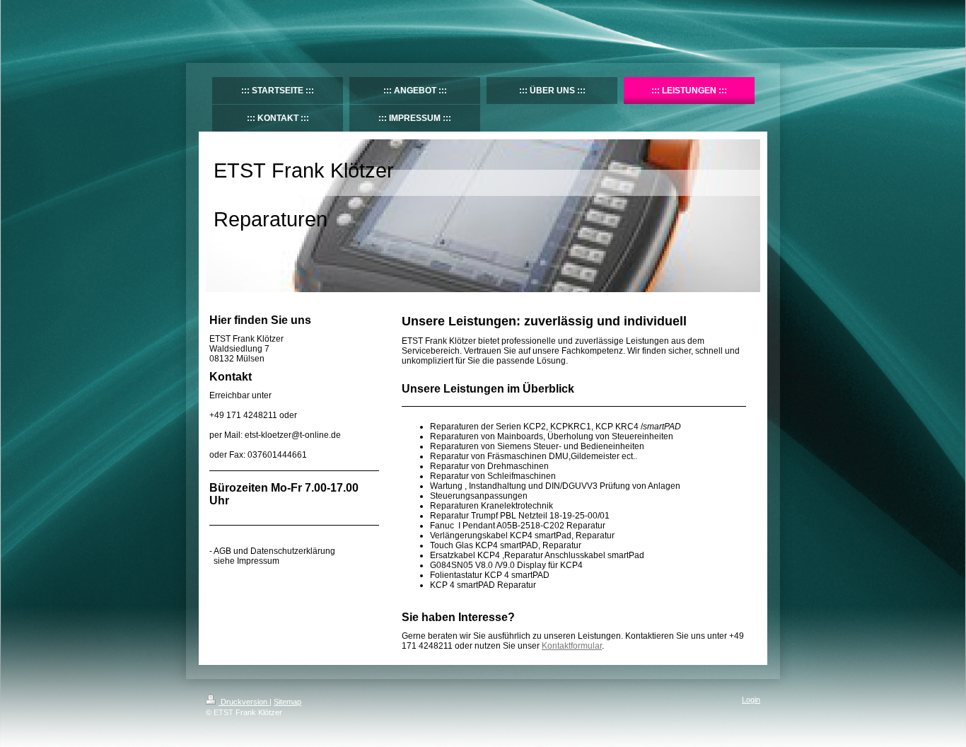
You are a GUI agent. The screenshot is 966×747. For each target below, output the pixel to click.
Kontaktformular (572, 646)
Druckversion (244, 701)
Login (751, 699)
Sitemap (287, 701)
